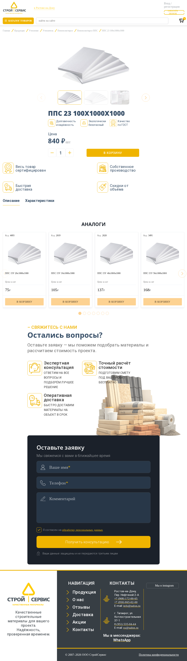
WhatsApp (122, 640)
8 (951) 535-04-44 (125, 624)
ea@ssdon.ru (130, 627)
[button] (146, 98)
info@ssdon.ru (131, 605)
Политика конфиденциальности (159, 654)
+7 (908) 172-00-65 (126, 598)
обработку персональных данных (82, 529)
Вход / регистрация (172, 5)
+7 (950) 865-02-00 (126, 602)
